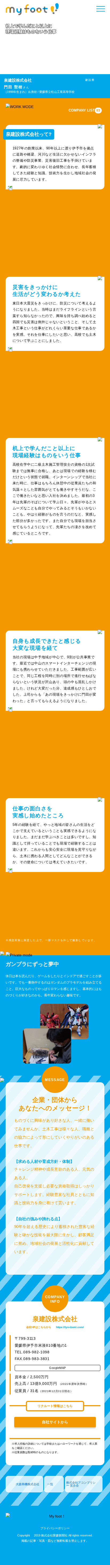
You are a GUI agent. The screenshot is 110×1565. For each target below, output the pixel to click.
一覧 (50, 1484)
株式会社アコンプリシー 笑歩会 (81, 1484)
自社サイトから (55, 1422)
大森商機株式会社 (27, 1484)
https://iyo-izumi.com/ (70, 1327)
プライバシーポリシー (55, 1528)
